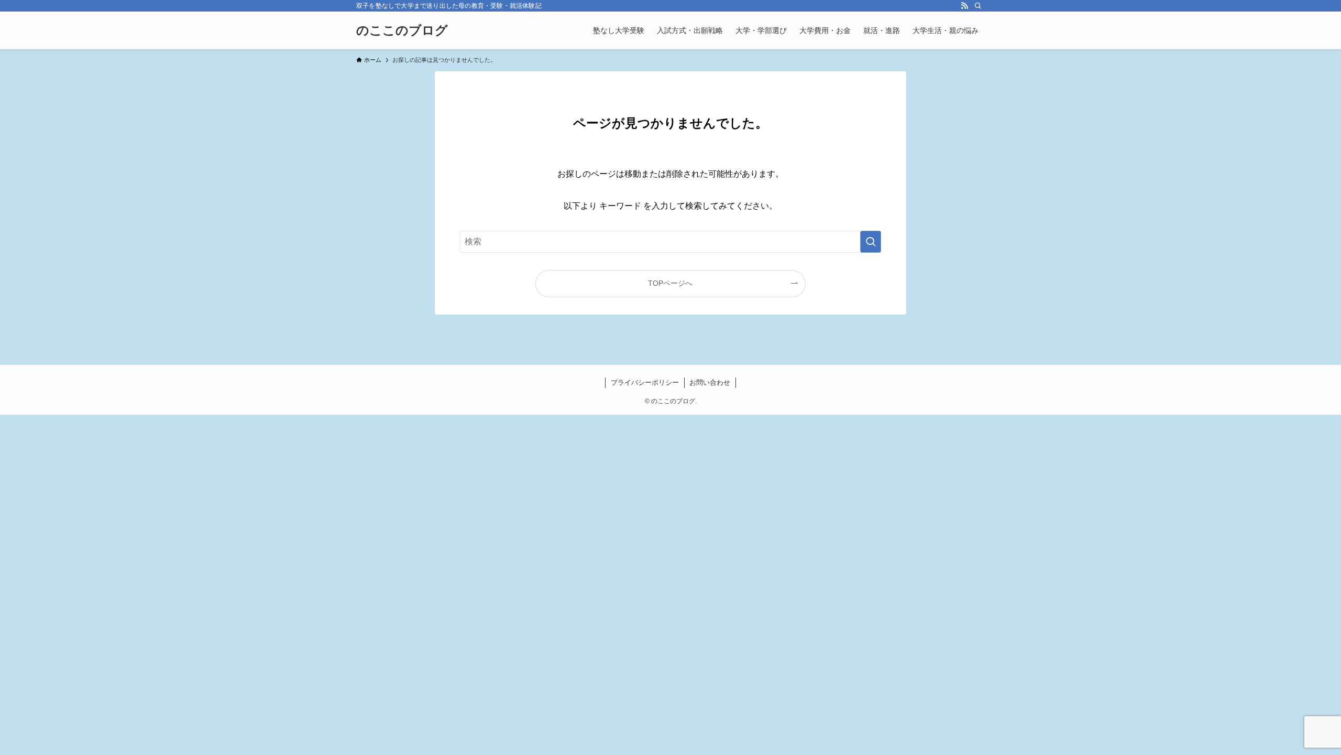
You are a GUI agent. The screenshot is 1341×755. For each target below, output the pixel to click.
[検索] (978, 6)
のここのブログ (402, 30)
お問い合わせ (709, 382)
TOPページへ (670, 283)
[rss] (964, 6)
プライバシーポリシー (645, 382)
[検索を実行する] (870, 242)
